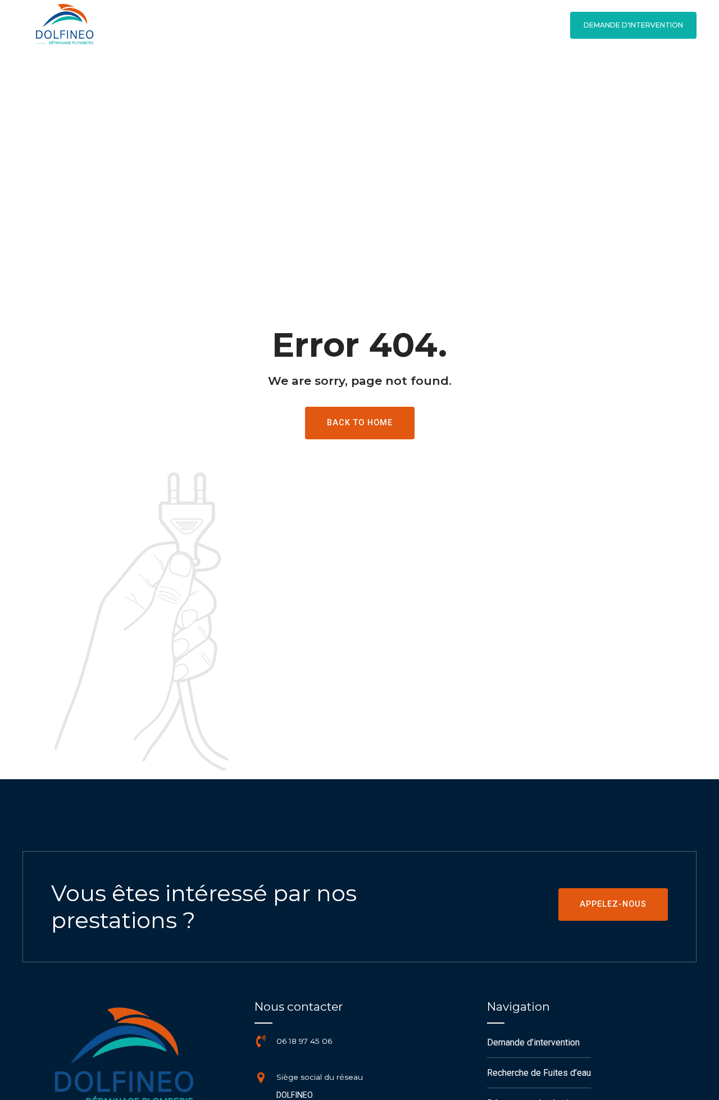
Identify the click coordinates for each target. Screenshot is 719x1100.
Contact (677, 75)
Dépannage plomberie (579, 75)
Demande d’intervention (533, 1042)
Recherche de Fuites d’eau (442, 75)
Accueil (338, 75)
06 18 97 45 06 (304, 1041)
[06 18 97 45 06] (260, 1041)
